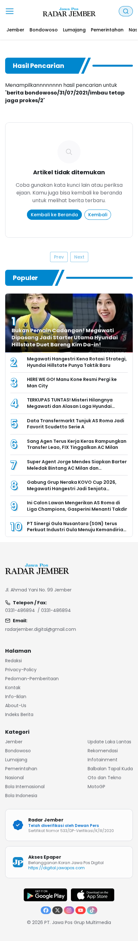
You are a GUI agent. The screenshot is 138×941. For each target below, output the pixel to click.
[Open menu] (10, 11)
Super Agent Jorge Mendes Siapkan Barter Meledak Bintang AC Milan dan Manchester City (77, 467)
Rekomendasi (103, 750)
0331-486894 (20, 610)
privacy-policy (21, 669)
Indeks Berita (19, 714)
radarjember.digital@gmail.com (40, 629)
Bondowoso (18, 750)
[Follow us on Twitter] (57, 910)
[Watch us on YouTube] (80, 910)
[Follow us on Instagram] (69, 910)
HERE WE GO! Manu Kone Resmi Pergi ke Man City (72, 382)
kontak (13, 687)
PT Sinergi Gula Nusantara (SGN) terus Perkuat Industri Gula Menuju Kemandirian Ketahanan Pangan (76, 529)
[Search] (126, 11)
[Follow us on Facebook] (46, 910)
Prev (59, 257)
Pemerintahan (21, 768)
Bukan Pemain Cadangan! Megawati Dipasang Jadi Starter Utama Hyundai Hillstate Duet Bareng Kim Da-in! (65, 337)
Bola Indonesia (21, 795)
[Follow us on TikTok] (92, 910)
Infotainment (102, 759)
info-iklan (15, 696)
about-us (15, 705)
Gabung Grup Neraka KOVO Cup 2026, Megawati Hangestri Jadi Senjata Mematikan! (71, 488)
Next (79, 257)
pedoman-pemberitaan (32, 678)
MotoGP (96, 786)
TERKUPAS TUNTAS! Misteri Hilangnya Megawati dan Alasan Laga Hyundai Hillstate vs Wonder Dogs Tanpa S (70, 406)
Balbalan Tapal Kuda (110, 768)
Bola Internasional (25, 786)
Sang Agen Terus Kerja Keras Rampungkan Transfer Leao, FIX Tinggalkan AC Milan (76, 444)
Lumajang (16, 759)
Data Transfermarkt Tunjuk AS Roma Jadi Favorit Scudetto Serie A (75, 423)
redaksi (13, 660)
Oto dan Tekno (104, 777)
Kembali (97, 214)
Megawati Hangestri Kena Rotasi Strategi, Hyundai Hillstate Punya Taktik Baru (77, 362)
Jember (13, 742)
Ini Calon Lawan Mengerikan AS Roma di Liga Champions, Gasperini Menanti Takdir (77, 505)
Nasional (14, 777)
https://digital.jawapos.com (56, 868)
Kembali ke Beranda (54, 214)
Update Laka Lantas (109, 742)
